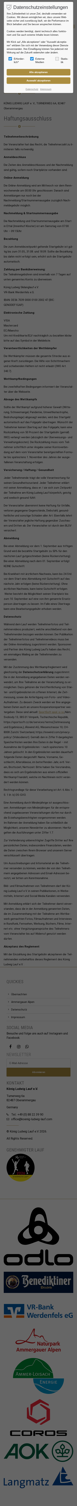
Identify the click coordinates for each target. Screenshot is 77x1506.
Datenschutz (32, 89)
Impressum (45, 89)
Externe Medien (39, 60)
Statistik (64, 60)
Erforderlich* (19, 60)
